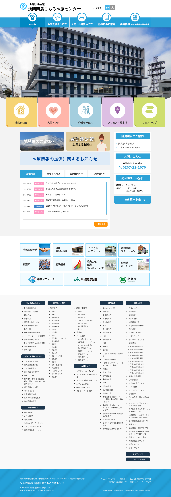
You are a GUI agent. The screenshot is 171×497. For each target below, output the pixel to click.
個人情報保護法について (138, 421)
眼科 (53, 311)
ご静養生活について (32, 372)
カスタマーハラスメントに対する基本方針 (139, 404)
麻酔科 (54, 362)
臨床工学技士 (108, 372)
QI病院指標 (133, 380)
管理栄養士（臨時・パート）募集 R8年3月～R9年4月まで (113, 399)
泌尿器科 (54, 350)
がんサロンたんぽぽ (136, 340)
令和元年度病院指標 (136, 346)
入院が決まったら (31, 361)
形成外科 (54, 347)
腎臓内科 (106, 312)
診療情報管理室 (83, 326)
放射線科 (54, 359)
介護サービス (33, 408)
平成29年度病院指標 (136, 367)
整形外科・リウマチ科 (59, 338)
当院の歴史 (133, 319)
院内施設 (132, 329)
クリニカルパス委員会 (85, 345)
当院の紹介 (138, 303)
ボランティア (134, 336)
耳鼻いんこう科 (57, 356)
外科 (53, 335)
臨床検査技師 (108, 390)
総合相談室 (28, 413)
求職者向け (99, 174)
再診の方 (27, 319)
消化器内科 (107, 329)
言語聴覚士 (107, 386)
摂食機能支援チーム (84, 348)
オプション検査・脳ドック (86, 380)
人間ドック (85, 366)
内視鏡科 (54, 332)
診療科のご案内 (106, 21)
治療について (29, 375)
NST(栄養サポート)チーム (86, 342)
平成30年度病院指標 (136, 364)
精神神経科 (55, 326)
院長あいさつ (134, 308)
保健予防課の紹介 (83, 387)
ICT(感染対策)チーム (85, 339)
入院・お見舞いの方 (82, 21)
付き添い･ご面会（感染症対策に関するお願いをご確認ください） (34, 381)
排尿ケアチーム (83, 360)
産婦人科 (54, 353)
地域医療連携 (30, 249)
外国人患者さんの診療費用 (34, 343)
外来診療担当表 (30, 308)
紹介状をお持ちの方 (32, 322)
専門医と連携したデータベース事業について (139, 410)
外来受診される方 (57, 21)
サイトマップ (134, 448)
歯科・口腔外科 (57, 365)
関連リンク (133, 424)
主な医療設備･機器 (136, 326)
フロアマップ (138, 454)
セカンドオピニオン (136, 390)
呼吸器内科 (107, 340)
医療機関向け (76, 174)
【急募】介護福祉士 (110, 359)
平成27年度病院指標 (136, 373)
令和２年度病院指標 (136, 361)
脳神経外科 (55, 341)
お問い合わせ (134, 444)
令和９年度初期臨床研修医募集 (113, 424)
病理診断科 (55, 368)
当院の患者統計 (135, 376)
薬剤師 (105, 350)
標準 (107, 8)
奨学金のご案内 (109, 419)
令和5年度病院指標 (136, 352)
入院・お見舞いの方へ (33, 356)
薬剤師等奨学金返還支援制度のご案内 (113, 415)
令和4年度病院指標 (136, 355)
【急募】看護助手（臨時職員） (113, 355)
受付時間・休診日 (31, 312)
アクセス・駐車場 (138, 459)
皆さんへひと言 (109, 308)
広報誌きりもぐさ (127, 264)
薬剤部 (80, 311)
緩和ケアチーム (83, 354)
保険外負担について (136, 441)
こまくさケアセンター (129, 147)
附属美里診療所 (62, 250)
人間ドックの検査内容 (85, 371)
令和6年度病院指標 (136, 349)
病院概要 (132, 315)
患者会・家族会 (135, 333)
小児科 (54, 329)
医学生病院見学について (112, 429)
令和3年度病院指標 (136, 358)
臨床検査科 (81, 317)
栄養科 (80, 329)
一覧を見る (100, 224)
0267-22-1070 (134, 167)
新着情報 (30, 174)
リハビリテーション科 (85, 320)
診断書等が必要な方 (32, 340)
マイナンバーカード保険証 (34, 336)
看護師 (105, 347)
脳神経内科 (55, 317)
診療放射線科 (82, 323)
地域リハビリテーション (33, 423)
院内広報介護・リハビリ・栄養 (95, 264)
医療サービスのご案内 (137, 437)
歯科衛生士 (107, 379)
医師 (104, 343)
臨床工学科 (81, 314)
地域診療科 (28, 420)
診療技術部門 (81, 308)
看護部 (26, 264)
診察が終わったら (31, 326)
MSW (105, 383)
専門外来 (27, 350)
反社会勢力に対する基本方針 (139, 398)
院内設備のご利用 (31, 365)
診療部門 (53, 308)
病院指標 (60, 264)
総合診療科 (107, 322)
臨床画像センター (57, 374)
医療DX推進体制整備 (32, 333)
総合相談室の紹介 (31, 394)
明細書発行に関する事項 (138, 428)
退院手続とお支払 (31, 387)
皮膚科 (54, 344)
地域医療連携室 (30, 347)
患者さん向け (53, 174)
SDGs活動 (133, 387)
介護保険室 (28, 416)
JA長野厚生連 (54, 7)
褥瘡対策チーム (83, 357)
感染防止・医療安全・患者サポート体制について (139, 432)
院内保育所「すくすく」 (138, 383)
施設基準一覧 (134, 322)
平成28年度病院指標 (136, 370)
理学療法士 (107, 376)
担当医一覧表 (132, 199)
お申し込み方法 (82, 384)
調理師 (105, 369)
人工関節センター (57, 371)
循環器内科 (55, 320)
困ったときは (29, 391)
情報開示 (132, 394)
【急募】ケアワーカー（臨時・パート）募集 (113, 364)
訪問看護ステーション (128, 250)
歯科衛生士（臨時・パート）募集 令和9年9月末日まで (112, 407)
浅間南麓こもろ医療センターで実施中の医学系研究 (139, 416)
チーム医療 (80, 336)
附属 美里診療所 (126, 143)
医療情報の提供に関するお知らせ (65, 159)
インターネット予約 (84, 391)
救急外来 (27, 329)
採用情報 (135, 21)
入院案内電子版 (30, 368)
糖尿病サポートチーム (85, 351)
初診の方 (27, 315)
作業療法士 (107, 393)
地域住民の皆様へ (39, 141)
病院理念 (132, 312)
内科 (53, 314)
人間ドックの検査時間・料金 (86, 376)
